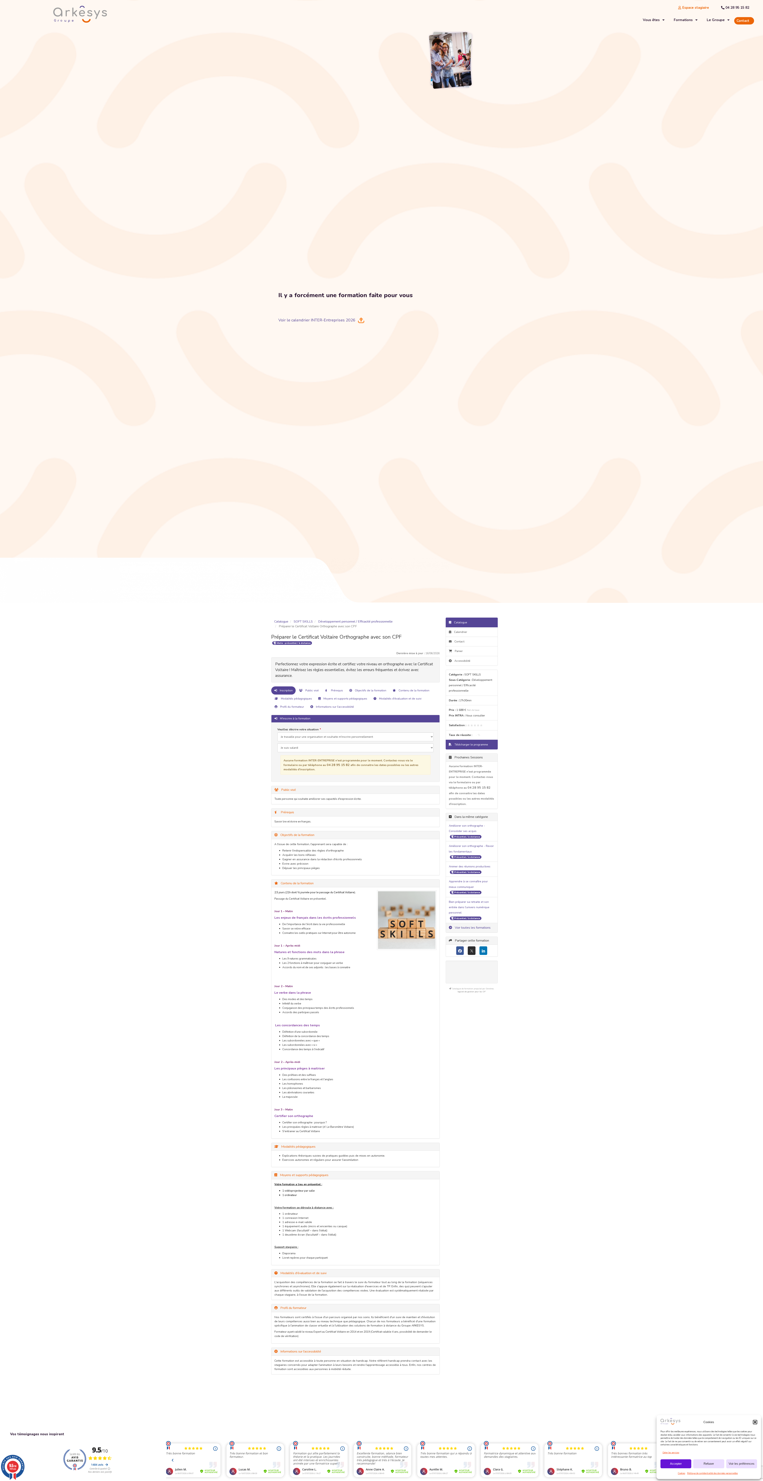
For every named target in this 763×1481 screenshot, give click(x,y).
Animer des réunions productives (469, 866)
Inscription (286, 690)
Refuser (709, 1463)
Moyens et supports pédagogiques (345, 699)
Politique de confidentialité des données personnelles (712, 1473)
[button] (755, 1422)
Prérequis (336, 690)
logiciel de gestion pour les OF (472, 991)
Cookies (681, 1473)
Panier (459, 651)
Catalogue (281, 621)
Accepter (676, 1463)
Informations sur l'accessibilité (334, 707)
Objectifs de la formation (370, 690)
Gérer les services (670, 1452)
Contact (459, 641)
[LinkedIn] (483, 950)
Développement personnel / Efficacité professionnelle (355, 621)
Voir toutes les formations (472, 927)
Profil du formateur (291, 707)
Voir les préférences (741, 1463)
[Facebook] (460, 950)
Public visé (312, 690)
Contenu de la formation (413, 690)
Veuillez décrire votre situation (298, 729)
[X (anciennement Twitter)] (471, 950)
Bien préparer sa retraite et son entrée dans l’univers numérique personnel (469, 907)
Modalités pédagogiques (296, 699)
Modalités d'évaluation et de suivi (399, 699)
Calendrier (460, 632)
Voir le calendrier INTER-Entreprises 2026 (316, 320)
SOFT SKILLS (303, 621)
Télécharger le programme (471, 744)
